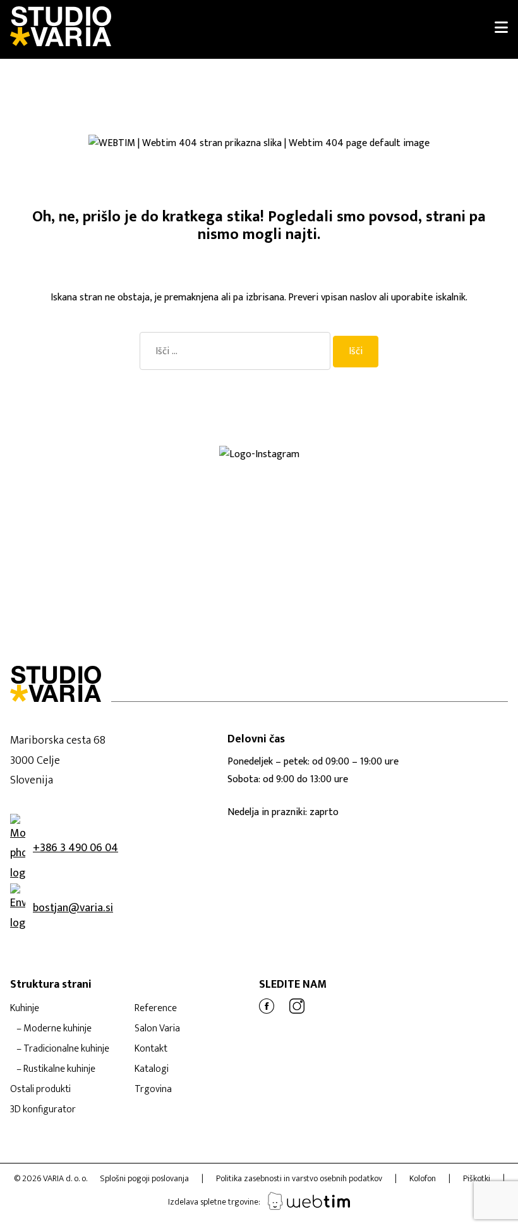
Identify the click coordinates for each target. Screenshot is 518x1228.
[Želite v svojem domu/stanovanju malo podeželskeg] (97, 489)
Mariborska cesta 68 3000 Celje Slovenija (57, 760)
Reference (156, 1008)
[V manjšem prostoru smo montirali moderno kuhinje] (97, 479)
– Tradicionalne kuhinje (62, 1048)
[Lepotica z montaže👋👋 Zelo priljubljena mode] (356, 479)
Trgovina (153, 1089)
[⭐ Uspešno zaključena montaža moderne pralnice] (32, 469)
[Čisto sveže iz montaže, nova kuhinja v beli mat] (162, 489)
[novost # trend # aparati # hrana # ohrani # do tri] (291, 479)
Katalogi (152, 1069)
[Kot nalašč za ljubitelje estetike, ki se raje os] (227, 469)
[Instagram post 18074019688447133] (291, 469)
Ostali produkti (40, 1089)
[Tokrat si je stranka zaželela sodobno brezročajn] (421, 479)
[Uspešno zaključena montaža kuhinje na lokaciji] (97, 469)
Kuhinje (24, 1008)
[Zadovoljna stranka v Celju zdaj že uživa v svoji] (162, 469)
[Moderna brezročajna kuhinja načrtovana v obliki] (32, 479)
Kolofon (422, 1178)
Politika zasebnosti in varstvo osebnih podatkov (299, 1178)
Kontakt (151, 1048)
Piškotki (476, 1178)
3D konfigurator (43, 1109)
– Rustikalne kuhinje (55, 1069)
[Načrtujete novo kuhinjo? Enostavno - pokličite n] (421, 469)
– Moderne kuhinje (54, 1028)
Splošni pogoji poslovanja (144, 1178)
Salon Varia (157, 1028)
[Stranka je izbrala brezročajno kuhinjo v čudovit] (162, 479)
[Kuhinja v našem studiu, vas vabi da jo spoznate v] (32, 489)
